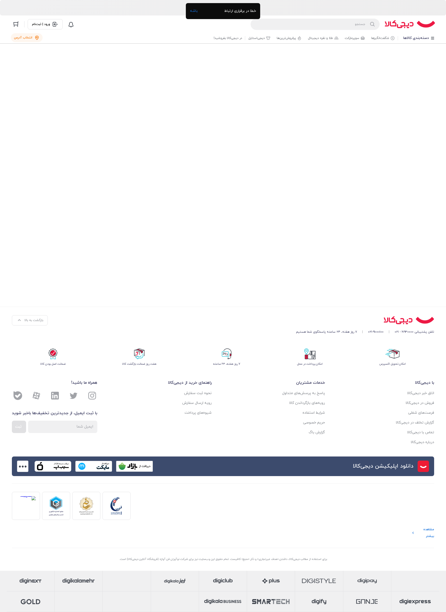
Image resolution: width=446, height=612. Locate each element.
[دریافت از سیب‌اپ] (53, 466)
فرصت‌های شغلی (421, 412)
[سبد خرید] (16, 24)
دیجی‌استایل (256, 38)
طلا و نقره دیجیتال (320, 38)
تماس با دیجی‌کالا (420, 432)
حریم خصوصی (314, 422)
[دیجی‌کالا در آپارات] (36, 395)
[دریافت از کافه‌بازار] (134, 466)
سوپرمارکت (352, 38)
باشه (194, 11)
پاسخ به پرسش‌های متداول (303, 393)
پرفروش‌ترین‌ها (286, 38)
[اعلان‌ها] (71, 24)
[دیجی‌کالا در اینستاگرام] (92, 395)
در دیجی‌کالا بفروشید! (228, 38)
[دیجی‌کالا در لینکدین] (55, 395)
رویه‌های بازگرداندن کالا (307, 403)
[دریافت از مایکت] (93, 466)
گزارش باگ (317, 432)
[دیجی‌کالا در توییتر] (73, 395)
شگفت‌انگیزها (380, 38)
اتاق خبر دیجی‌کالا (420, 393)
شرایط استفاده (313, 412)
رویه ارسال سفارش (197, 403)
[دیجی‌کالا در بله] (18, 395)
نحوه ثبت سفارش (198, 393)
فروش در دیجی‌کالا (419, 403)
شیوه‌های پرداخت (198, 412)
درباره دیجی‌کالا (422, 442)
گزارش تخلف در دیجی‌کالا (415, 422)
